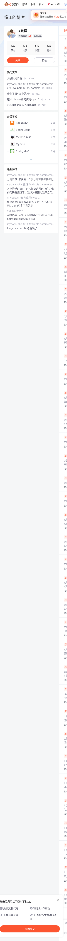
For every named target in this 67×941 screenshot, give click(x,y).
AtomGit (55, 4)
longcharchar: (15, 228)
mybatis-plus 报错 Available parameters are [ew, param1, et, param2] (30, 85)
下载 (32, 4)
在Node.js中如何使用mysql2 (28, 99)
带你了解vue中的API (24, 93)
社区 (41, 4)
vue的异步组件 (15, 210)
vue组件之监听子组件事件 (26, 104)
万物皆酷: (13, 179)
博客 (24, 4)
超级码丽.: (13, 215)
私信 (44, 60)
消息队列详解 (20, 78)
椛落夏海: (13, 201)
